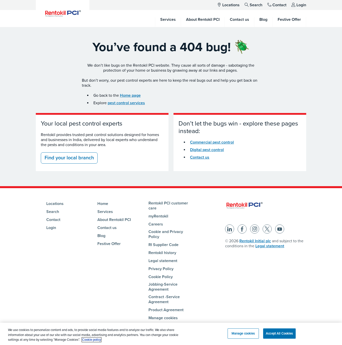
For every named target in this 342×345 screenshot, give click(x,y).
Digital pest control (207, 149)
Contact (279, 5)
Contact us (199, 157)
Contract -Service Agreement (164, 299)
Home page (130, 95)
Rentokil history (162, 252)
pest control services (126, 102)
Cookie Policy (160, 276)
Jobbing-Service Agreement (163, 287)
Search (256, 5)
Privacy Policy (161, 268)
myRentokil (158, 216)
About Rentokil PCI (114, 219)
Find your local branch (69, 158)
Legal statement (162, 260)
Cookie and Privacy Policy (165, 234)
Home (102, 203)
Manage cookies (163, 317)
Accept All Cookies (279, 333)
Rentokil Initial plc (255, 241)
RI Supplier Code (163, 244)
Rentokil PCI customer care (168, 206)
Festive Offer (109, 243)
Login (301, 5)
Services (105, 211)
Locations (231, 5)
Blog (101, 235)
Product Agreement (166, 309)
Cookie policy (91, 340)
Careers (155, 224)
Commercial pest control (212, 142)
